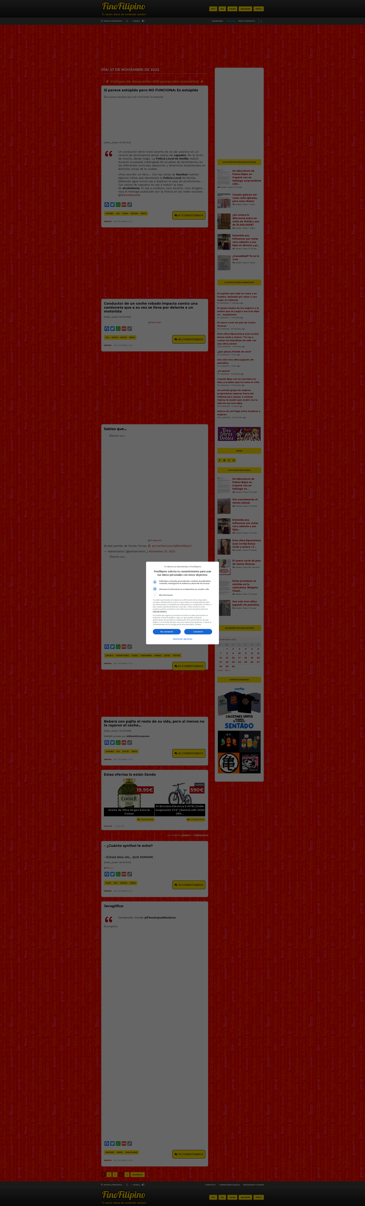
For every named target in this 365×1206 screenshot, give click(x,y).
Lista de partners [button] (160, 611)
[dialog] (182, 603)
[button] (182, 595)
